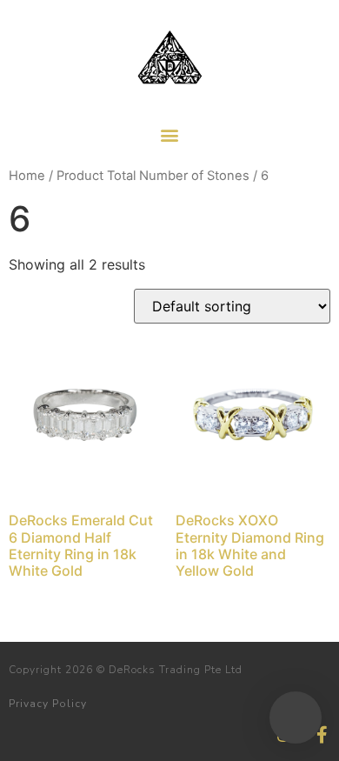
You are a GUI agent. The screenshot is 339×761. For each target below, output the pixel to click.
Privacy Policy (48, 704)
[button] (170, 134)
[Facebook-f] (321, 735)
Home (27, 176)
